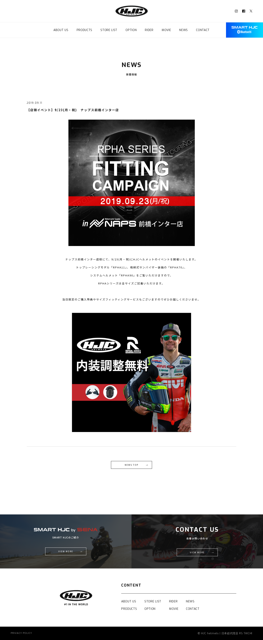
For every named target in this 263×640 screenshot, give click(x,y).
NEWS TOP (131, 464)
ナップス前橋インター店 (82, 259)
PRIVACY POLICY (21, 633)
